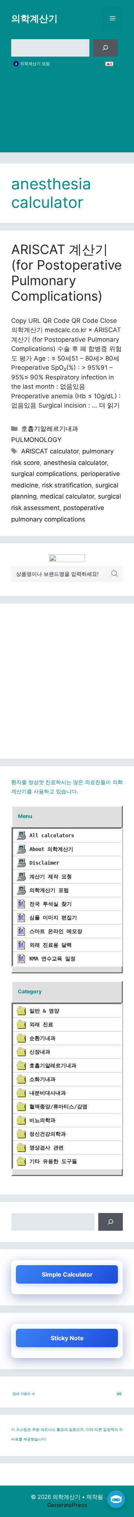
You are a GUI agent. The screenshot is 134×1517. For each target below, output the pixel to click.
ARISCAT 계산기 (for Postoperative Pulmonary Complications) (66, 272)
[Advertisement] (67, 115)
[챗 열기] (116, 1499)
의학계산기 (34, 18)
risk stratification (67, 485)
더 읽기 (109, 405)
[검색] (105, 48)
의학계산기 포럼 (35, 64)
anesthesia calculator (75, 462)
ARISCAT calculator (50, 451)
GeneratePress (67, 1504)
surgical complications (44, 473)
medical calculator (67, 496)
